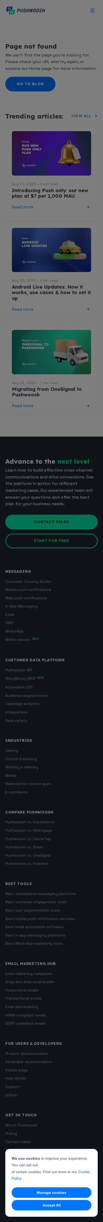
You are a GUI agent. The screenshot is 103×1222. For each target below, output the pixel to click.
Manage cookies (51, 1192)
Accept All (52, 1205)
